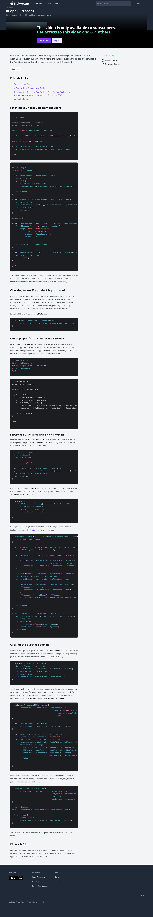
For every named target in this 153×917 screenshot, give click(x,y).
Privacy (58, 877)
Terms (57, 881)
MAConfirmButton (21, 99)
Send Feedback (38, 877)
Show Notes (15, 69)
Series (49, 3)
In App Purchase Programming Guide (29, 88)
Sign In (139, 3)
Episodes (39, 3)
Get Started (43, 40)
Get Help (35, 881)
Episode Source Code (22, 84)
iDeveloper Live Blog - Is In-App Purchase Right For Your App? (39, 92)
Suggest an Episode (40, 886)
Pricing (57, 3)
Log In (57, 40)
